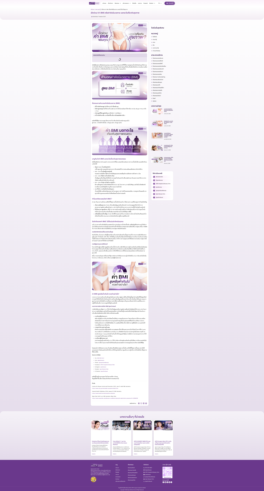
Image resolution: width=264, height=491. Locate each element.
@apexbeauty (159, 180)
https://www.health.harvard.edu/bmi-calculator (103, 393)
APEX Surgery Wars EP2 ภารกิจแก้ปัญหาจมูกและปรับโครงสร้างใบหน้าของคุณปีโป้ (163, 443)
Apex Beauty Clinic (160, 194)
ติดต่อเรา (151, 3)
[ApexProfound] (154, 197)
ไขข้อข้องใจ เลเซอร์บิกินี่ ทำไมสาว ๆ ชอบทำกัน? (168, 122)
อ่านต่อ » (94, 454)
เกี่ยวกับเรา (110, 3)
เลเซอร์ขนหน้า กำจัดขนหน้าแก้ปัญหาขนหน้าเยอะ (168, 147)
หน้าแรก (104, 3)
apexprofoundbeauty (161, 190)
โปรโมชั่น (134, 3)
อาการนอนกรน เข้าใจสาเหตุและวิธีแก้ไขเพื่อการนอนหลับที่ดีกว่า (168, 159)
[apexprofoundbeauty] (154, 190)
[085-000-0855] (154, 177)
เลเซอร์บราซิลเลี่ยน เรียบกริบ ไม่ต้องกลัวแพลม (168, 110)
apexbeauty (159, 187)
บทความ (140, 3)
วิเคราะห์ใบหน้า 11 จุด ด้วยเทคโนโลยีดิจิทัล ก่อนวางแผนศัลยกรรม (120, 443)
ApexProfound (159, 197)
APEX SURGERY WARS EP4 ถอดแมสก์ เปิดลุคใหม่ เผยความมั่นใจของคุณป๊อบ (142, 443)
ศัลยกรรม (117, 3)
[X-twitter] (171, 482)
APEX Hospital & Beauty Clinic (163, 183)
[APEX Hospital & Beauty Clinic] (154, 184)
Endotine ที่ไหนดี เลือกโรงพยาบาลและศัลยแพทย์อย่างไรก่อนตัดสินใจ (100, 442)
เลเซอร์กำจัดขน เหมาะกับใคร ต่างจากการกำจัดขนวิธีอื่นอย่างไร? (168, 135)
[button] (139, 403)
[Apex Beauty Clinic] (154, 194)
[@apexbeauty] (154, 180)
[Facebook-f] (163, 482)
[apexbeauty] (154, 187)
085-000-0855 (159, 177)
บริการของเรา (126, 3)
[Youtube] (169, 482)
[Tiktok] (167, 482)
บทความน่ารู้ (98, 9)
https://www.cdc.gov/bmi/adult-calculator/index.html (105, 388)
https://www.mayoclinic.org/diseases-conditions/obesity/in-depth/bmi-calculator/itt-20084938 (115, 398)
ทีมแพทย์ (145, 3)
